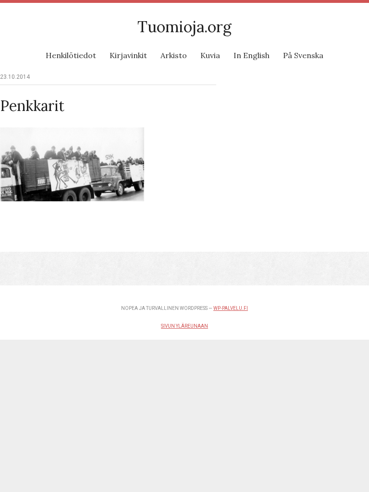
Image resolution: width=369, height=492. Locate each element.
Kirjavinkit (128, 55)
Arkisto (173, 55)
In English (252, 55)
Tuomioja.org (184, 27)
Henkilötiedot (71, 55)
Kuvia (210, 55)
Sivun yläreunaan (184, 326)
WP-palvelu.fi (230, 308)
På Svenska (303, 55)
